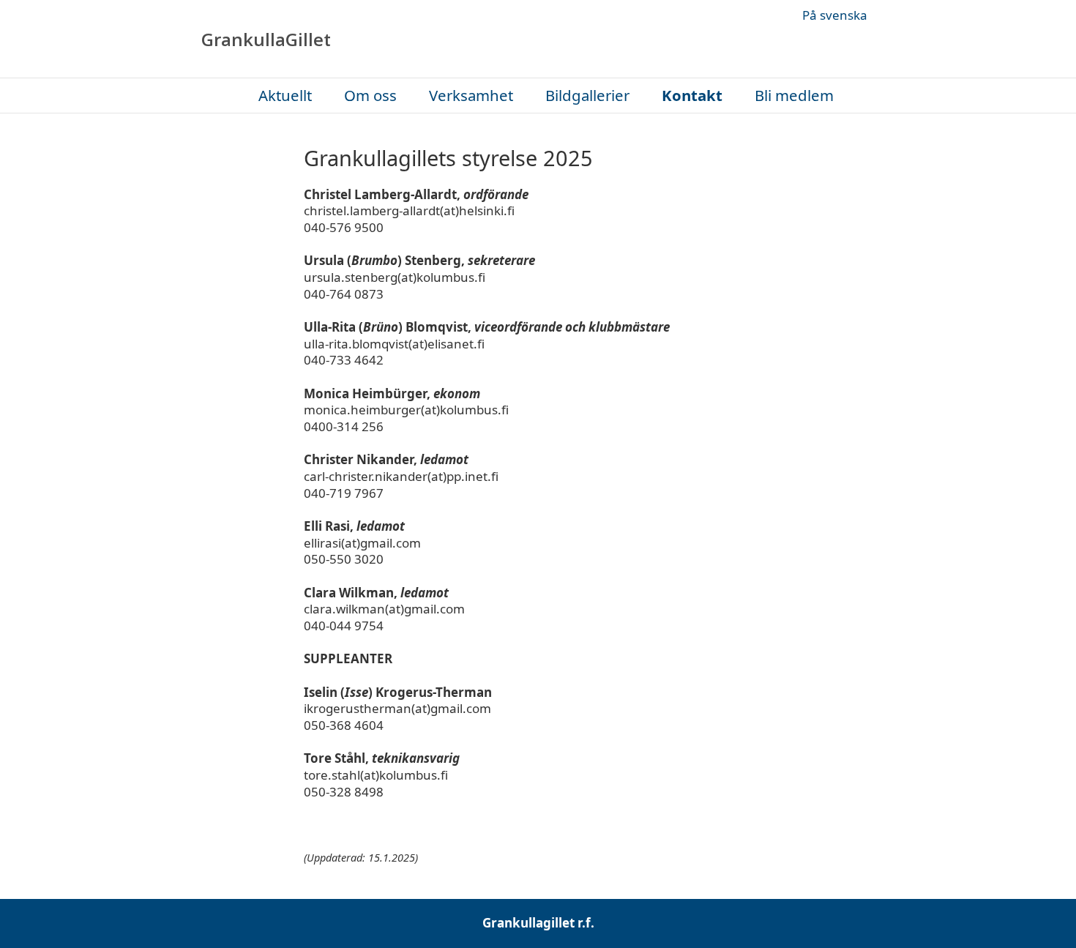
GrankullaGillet (266, 40)
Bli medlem (794, 95)
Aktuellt (285, 95)
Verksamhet (471, 95)
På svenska (834, 15)
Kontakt (692, 95)
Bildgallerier (587, 95)
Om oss (370, 95)
